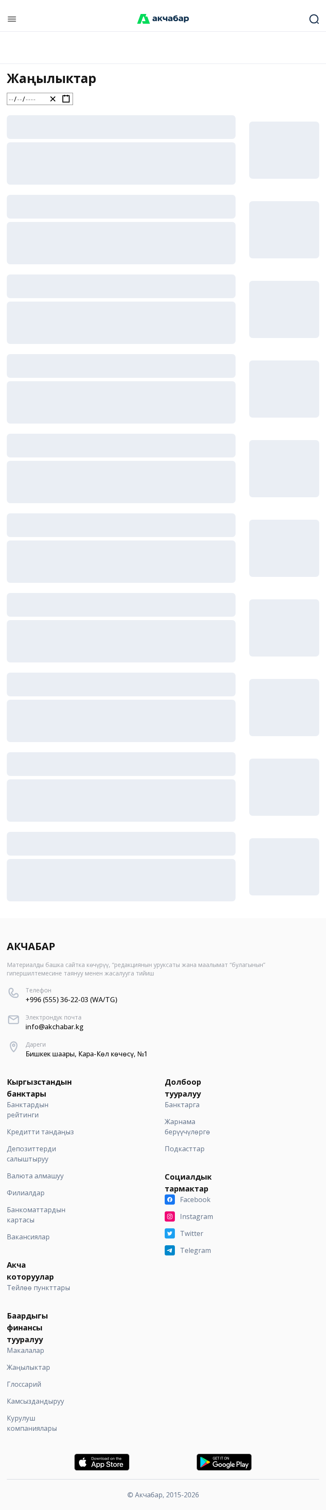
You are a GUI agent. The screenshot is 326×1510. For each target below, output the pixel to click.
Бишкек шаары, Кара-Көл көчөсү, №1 (86, 1053)
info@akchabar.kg (54, 1026)
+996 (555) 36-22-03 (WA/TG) (71, 999)
